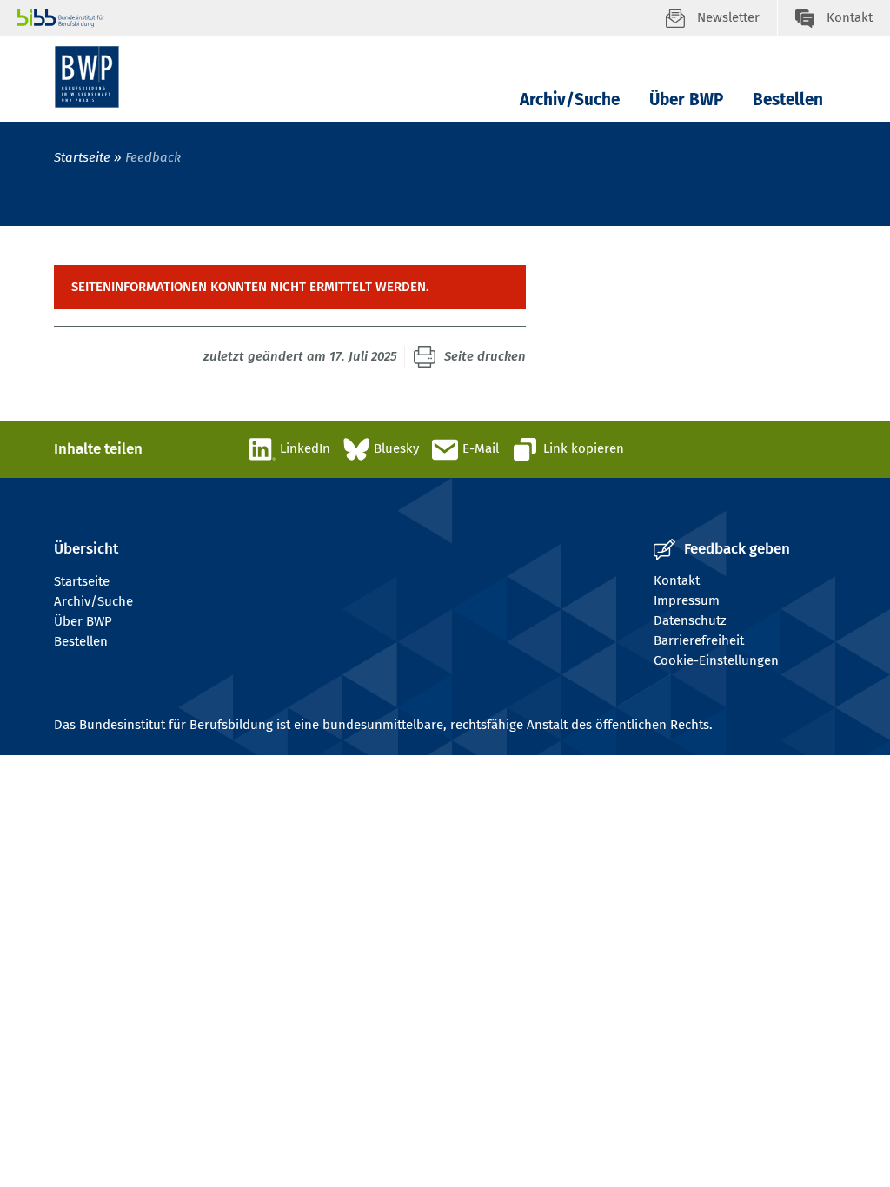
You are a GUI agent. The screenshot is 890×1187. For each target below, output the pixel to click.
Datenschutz (690, 620)
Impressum (687, 600)
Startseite (82, 157)
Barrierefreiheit (699, 640)
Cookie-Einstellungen (716, 660)
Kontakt (677, 580)
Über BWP (686, 99)
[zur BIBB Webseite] (332, 18)
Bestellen (788, 99)
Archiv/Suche (570, 99)
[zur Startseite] (87, 77)
